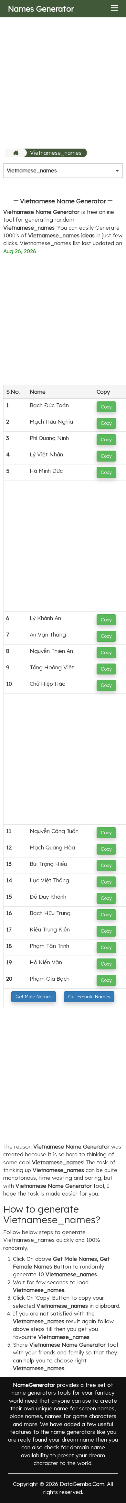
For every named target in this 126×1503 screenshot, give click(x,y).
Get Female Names (89, 997)
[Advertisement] (63, 82)
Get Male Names (34, 997)
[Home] (16, 153)
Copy (106, 407)
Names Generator (41, 9)
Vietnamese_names (55, 152)
